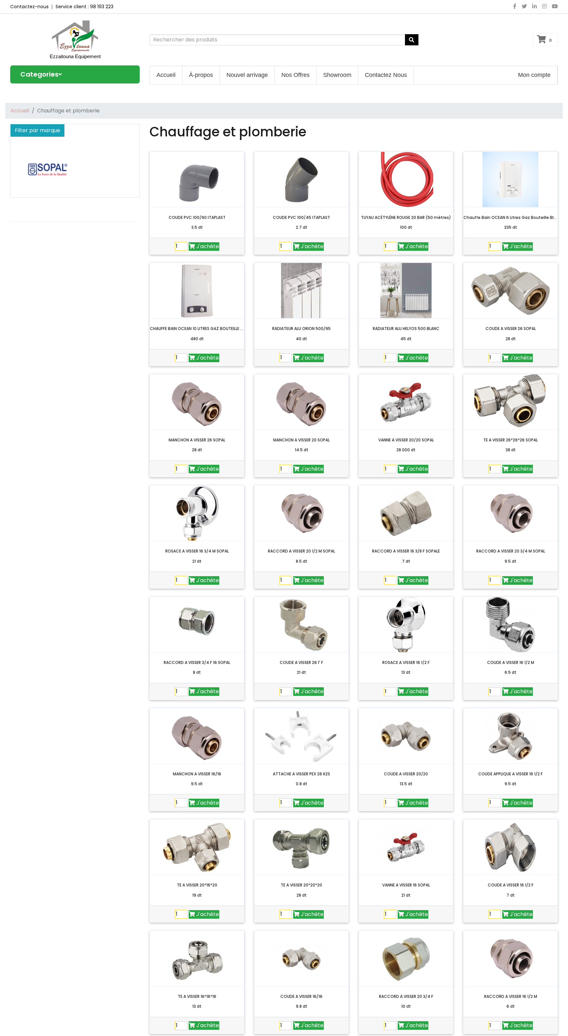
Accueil (166, 75)
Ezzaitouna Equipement (75, 56)
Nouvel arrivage (247, 75)
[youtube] (553, 7)
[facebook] (514, 7)
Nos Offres (295, 75)
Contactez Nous (386, 75)
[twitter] (524, 7)
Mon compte (534, 75)
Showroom (337, 75)
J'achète (207, 246)
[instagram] (544, 7)
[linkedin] (534, 7)
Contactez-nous (29, 6)
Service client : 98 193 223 (84, 6)
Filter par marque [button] (37, 130)
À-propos (201, 75)
